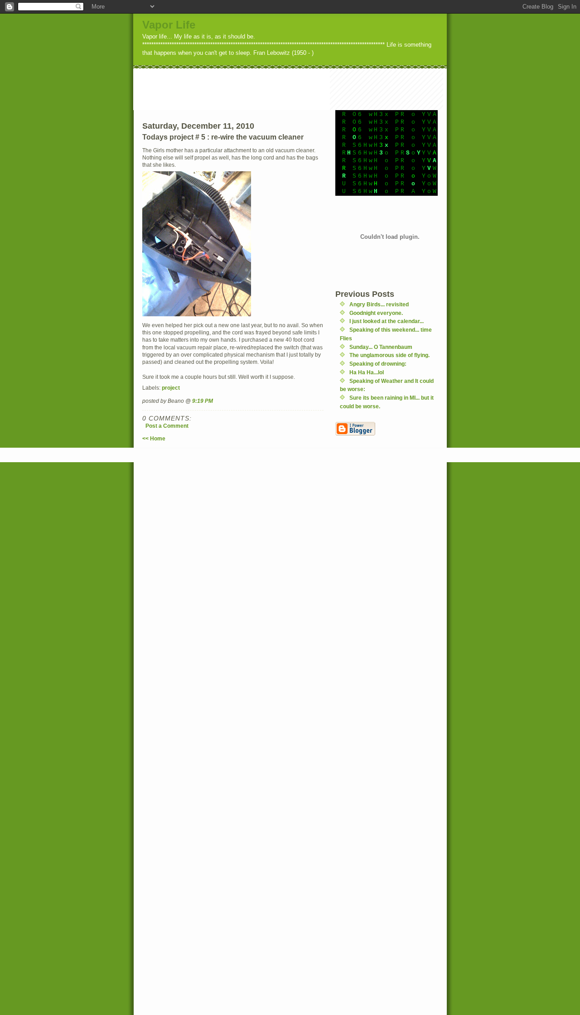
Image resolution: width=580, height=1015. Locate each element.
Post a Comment (166, 426)
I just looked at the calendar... (386, 321)
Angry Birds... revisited (379, 304)
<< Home (153, 438)
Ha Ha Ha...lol (366, 372)
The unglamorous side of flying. (389, 355)
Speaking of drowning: (377, 364)
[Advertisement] (298, 88)
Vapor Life (168, 25)
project (171, 388)
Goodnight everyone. (376, 313)
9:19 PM (202, 401)
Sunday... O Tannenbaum (380, 347)
